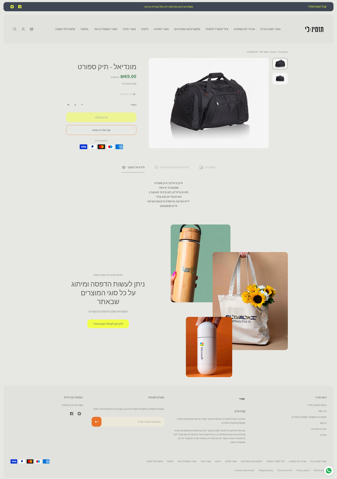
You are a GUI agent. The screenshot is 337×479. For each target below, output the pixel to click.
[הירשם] (96, 422)
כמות (133, 104)
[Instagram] (12, 7)
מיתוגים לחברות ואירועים (174, 167)
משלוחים (210, 167)
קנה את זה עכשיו (101, 130)
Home (273, 51)
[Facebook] (20, 7)
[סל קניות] (31, 29)
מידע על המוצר (136, 167)
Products (279, 51)
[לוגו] (314, 29)
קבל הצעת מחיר (316, 6)
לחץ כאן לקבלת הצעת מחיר (108, 323)
